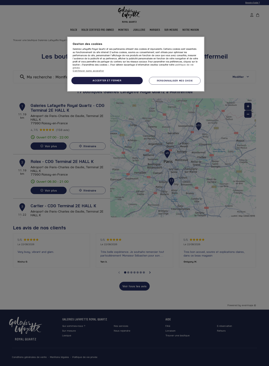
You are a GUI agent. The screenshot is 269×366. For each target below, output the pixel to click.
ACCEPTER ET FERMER (107, 80)
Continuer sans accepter (88, 70)
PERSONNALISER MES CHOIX (175, 80)
